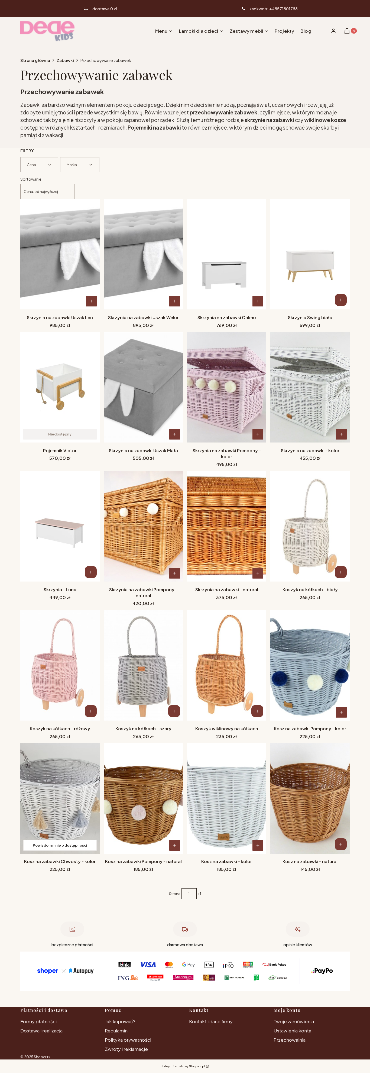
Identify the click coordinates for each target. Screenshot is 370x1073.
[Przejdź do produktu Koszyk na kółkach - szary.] (143, 665)
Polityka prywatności (128, 1040)
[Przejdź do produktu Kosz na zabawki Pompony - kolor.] (310, 665)
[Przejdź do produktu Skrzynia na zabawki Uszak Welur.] (143, 254)
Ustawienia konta (292, 1031)
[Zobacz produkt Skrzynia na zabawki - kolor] (341, 434)
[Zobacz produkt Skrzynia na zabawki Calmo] (257, 301)
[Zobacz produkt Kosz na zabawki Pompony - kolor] (341, 712)
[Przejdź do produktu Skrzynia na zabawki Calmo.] (227, 254)
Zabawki (65, 60)
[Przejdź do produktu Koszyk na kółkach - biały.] (310, 526)
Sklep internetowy (183, 1066)
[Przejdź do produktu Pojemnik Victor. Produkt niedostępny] (60, 387)
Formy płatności (38, 1021)
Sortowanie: (31, 179)
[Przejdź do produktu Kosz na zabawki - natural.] (310, 798)
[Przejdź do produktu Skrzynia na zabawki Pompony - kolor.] (227, 387)
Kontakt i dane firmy (211, 1021)
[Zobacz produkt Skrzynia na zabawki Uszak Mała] (174, 434)
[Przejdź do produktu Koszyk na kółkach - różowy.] (60, 665)
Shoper (40, 1057)
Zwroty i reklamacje (126, 1049)
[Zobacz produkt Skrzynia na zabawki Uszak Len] (91, 301)
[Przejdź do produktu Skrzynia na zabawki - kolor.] (310, 387)
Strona (174, 894)
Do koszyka (341, 300)
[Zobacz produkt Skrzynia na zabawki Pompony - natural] (174, 573)
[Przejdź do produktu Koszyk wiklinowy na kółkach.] (227, 665)
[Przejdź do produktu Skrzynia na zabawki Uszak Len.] (60, 254)
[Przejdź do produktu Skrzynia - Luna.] (60, 526)
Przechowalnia (290, 1040)
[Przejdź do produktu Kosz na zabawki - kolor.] (227, 798)
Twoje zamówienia (294, 1021)
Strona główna (35, 60)
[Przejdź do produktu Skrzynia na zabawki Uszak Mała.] (143, 387)
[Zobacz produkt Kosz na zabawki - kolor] (257, 845)
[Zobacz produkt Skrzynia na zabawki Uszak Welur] (174, 301)
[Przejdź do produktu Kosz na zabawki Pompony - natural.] (143, 798)
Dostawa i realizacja (41, 1031)
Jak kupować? (120, 1021)
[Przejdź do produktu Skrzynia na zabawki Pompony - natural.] (143, 526)
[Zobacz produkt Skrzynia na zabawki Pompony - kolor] (257, 434)
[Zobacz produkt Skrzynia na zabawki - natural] (257, 573)
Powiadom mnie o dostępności (60, 845)
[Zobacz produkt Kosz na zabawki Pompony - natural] (174, 845)
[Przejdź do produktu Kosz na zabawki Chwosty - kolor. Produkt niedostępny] (60, 798)
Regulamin (116, 1031)
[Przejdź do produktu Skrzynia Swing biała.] (310, 254)
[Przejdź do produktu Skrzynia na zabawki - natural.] (227, 526)
